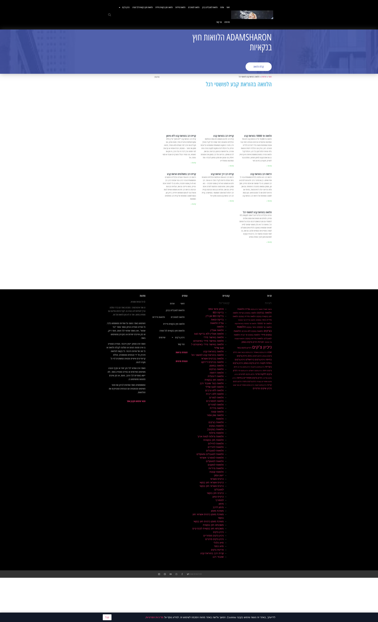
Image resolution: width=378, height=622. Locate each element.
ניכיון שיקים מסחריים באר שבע (243, 385)
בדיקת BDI (218, 312)
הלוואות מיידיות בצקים (254, 338)
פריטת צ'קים (217, 549)
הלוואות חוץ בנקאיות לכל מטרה (142, 7)
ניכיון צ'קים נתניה (249, 381)
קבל (107, 617)
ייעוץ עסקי (219, 475)
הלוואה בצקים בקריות (247, 313)
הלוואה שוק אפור (215, 415)
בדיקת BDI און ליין (215, 316)
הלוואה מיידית (217, 408)
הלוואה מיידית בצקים (247, 316)
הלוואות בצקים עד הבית (250, 335)
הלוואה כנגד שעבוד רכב (212, 383)
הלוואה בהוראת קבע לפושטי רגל (257, 212)
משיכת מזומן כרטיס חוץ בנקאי (208, 521)
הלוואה (220, 326)
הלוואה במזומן (217, 365)
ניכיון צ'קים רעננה (261, 385)
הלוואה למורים (216, 397)
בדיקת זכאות (217, 319)
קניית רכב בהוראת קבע (223, 136)
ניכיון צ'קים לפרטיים (246, 374)
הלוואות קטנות (217, 471)
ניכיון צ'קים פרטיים (214, 539)
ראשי (228, 7)
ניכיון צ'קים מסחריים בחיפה (249, 378)
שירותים (227, 22)
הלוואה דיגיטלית (216, 376)
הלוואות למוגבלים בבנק (210, 7)
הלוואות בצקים (216, 425)
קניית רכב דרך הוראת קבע (222, 174)
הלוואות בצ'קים (216, 422)
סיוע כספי (219, 546)
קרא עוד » (269, 166)
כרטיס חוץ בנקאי (215, 493)
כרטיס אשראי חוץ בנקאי (211, 482)
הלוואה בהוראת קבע (213, 351)
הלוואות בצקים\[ (215, 429)
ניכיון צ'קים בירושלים (255, 359)
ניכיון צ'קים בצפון (251, 363)
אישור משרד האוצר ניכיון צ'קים (261, 309)
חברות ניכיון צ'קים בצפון (253, 342)
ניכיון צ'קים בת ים (244, 367)
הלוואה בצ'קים (264, 312)
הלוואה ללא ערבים (214, 390)
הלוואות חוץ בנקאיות (213, 439)
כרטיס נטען (218, 496)
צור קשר (219, 22)
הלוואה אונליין (217, 330)
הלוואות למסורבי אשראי (212, 457)
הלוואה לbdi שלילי (214, 386)
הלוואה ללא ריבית (215, 393)
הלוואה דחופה (217, 372)
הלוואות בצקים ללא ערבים (252, 331)
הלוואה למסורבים (193, 7)
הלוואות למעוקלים (215, 461)
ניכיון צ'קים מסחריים (213, 535)
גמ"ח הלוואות (243, 309)
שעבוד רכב (218, 556)
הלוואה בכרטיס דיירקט (212, 362)
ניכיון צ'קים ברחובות (257, 367)
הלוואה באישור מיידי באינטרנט (208, 340)
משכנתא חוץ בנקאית (213, 524)
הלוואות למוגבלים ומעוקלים (210, 454)
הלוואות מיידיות (180, 7)
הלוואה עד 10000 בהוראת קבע (258, 136)
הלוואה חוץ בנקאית (214, 379)
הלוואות (220, 418)
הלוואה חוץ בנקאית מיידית (164, 7)
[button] (110, 15)
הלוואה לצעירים (216, 404)
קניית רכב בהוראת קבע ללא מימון (181, 136)
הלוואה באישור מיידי (213, 337)
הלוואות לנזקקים (216, 464)
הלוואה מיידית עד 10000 (246, 320)
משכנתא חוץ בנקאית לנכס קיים (208, 528)
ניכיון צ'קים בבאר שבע (245, 352)
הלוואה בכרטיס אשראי (212, 358)
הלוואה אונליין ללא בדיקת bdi (209, 333)
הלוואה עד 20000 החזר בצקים (259, 327)
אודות (222, 7)
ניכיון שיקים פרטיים (262, 388)
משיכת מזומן (217, 510)
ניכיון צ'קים (126, 7)
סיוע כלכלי (219, 542)
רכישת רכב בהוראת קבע (261, 174)
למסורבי (219, 500)
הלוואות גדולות (216, 432)
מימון (221, 503)
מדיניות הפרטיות (154, 617)
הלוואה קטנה (217, 411)
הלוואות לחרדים (216, 447)
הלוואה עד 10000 (264, 323)
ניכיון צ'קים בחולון (255, 356)
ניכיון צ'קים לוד (243, 371)
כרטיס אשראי (217, 478)
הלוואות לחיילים (216, 443)
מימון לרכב (218, 507)
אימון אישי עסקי (216, 308)
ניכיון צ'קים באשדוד (260, 352)
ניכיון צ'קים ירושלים (255, 371)
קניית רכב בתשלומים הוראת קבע (181, 174)
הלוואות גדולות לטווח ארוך (210, 436)
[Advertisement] (147, 51)
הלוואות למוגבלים (215, 450)
